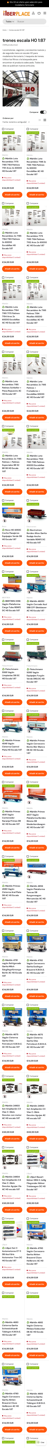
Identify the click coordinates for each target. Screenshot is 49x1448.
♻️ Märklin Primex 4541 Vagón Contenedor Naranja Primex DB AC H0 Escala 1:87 (11, 817)
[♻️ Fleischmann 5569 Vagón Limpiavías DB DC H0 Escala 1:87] (12, 652)
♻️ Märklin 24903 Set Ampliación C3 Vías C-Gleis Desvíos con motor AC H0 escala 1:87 (12, 1112)
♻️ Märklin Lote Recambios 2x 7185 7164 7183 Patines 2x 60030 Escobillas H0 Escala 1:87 (11, 240)
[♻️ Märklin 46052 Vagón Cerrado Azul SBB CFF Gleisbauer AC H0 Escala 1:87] (37, 584)
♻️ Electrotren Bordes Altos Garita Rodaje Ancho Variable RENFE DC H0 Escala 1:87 (37, 536)
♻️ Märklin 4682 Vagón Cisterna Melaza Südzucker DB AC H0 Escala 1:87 (36, 1328)
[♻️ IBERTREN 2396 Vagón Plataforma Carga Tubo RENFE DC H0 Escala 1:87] (12, 584)
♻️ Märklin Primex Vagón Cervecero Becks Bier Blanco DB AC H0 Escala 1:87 (36, 746)
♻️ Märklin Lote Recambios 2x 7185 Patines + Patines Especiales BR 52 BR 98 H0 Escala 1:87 (11, 463)
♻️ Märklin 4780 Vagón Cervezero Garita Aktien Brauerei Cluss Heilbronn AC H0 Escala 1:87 (35, 1256)
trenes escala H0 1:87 (16, 30)
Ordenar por (8, 118)
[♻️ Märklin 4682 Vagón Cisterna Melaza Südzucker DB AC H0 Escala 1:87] (37, 1305)
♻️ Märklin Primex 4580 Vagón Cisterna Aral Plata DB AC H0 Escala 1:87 (11, 892)
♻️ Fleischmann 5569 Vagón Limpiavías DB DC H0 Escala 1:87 (11, 674)
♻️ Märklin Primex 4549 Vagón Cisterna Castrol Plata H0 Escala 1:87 (12, 745)
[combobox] (24, 21)
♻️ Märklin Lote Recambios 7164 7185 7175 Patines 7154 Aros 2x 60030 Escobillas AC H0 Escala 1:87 (11, 315)
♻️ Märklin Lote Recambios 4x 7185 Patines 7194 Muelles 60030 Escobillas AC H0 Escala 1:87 (36, 315)
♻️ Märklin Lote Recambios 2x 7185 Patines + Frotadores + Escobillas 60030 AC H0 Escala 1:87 (36, 389)
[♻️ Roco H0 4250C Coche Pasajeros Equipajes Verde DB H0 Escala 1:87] (12, 513)
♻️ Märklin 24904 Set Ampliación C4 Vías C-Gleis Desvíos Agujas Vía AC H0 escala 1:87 (11, 1183)
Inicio (5, 30)
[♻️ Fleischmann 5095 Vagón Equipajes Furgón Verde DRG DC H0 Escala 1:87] (37, 652)
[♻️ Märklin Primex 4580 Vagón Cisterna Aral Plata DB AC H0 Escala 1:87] (12, 869)
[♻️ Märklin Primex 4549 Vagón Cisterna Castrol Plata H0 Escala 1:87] (12, 723)
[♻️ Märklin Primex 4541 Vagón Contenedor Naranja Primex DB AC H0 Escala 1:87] (12, 795)
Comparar (34, 112)
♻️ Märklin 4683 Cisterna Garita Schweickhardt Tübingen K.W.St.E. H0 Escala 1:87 (11, 1328)
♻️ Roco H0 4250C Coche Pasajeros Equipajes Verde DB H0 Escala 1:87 (12, 535)
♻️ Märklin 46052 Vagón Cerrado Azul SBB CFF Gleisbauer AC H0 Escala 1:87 (37, 606)
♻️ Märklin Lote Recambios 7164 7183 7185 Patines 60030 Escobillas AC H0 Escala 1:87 (35, 462)
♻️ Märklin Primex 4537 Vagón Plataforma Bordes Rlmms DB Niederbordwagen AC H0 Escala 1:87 (36, 819)
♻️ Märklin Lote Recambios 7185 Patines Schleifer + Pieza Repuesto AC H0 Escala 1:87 (11, 387)
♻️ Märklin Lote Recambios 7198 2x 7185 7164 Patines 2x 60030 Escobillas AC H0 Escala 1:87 (36, 166)
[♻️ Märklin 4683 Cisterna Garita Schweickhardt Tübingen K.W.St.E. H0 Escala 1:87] (12, 1305)
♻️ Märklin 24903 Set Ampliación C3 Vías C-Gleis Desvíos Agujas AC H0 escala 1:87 (36, 1112)
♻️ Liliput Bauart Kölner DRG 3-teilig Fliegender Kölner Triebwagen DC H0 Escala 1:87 (36, 1183)
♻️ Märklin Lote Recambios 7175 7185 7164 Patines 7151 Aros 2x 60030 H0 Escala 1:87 (12, 164)
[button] (39, 13)
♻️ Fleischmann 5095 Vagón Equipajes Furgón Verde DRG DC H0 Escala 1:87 (36, 675)
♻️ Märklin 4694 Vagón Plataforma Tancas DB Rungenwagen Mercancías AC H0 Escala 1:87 (36, 894)
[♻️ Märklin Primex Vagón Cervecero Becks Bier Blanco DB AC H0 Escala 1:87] (37, 723)
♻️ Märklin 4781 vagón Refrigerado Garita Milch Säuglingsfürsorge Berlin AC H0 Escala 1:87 (12, 968)
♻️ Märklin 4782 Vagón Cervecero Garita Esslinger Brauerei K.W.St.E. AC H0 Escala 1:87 (36, 966)
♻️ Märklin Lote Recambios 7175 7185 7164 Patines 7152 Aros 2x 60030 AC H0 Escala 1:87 (37, 239)
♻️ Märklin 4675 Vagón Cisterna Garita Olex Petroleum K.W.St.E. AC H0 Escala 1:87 (12, 1040)
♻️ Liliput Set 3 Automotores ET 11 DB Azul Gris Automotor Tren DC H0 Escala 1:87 (12, 1254)
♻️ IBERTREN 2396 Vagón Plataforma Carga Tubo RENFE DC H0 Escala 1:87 (11, 606)
